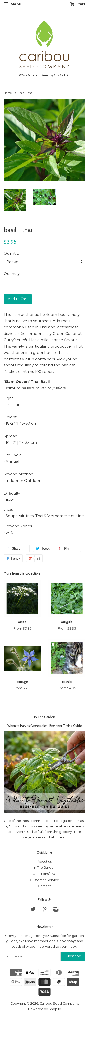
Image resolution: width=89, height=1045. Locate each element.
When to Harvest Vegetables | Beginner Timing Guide (44, 725)
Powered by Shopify (44, 1009)
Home (8, 93)
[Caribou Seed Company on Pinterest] (44, 910)
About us (45, 861)
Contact (44, 886)
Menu (15, 4)
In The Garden (44, 717)
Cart (80, 4)
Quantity (12, 253)
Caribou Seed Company (59, 1003)
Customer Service (44, 880)
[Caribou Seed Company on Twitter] (33, 910)
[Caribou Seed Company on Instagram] (56, 910)
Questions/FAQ (45, 874)
